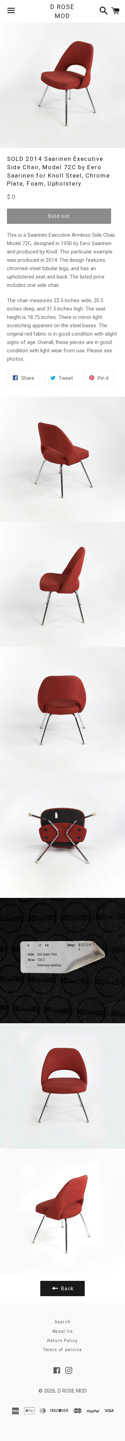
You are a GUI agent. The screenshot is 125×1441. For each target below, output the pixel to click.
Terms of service (62, 1349)
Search (62, 1321)
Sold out (59, 216)
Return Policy (62, 1340)
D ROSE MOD (62, 11)
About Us (62, 1331)
